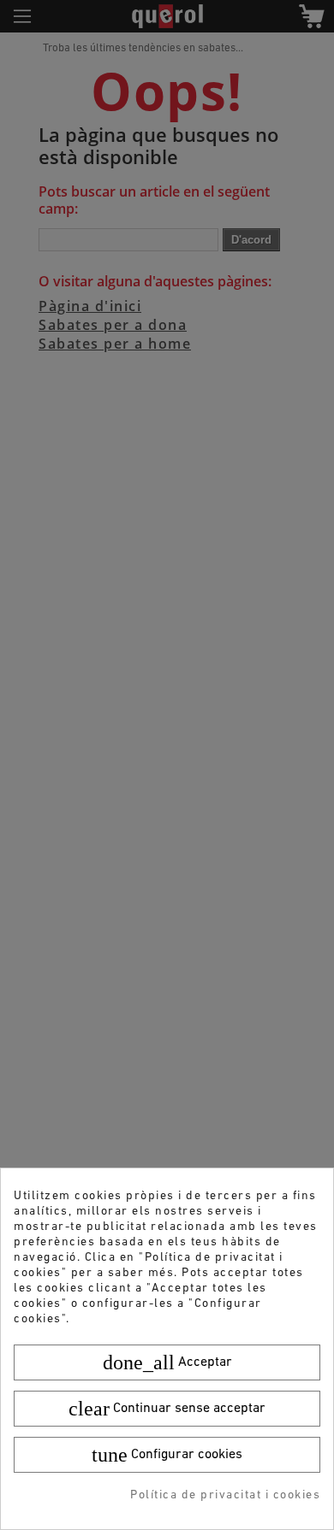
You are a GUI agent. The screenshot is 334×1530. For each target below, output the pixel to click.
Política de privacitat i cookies (225, 1495)
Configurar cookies (167, 1455)
